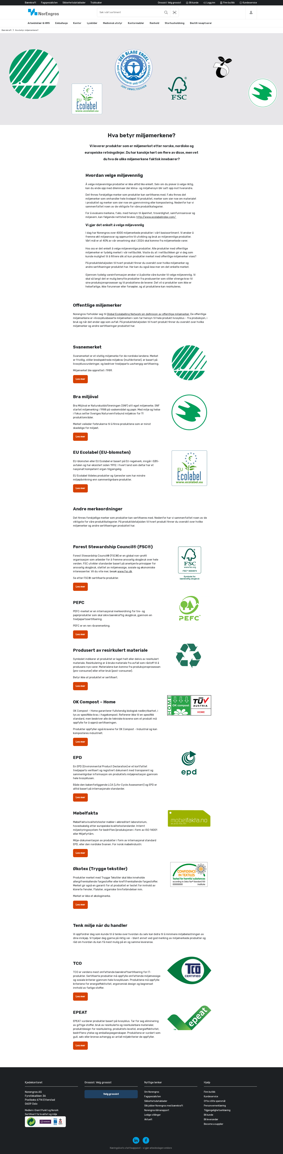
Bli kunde (208, 1114)
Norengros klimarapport (156, 1110)
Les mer (80, 379)
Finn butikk (209, 1092)
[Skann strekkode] (174, 12)
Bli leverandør (211, 1119)
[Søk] (166, 12)
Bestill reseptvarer (201, 23)
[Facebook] (146, 1140)
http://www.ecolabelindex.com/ (156, 217)
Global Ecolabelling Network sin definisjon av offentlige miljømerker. (148, 314)
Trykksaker (96, 2)
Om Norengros (151, 1092)
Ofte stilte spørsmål (214, 1101)
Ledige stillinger (152, 1114)
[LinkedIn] (136, 1140)
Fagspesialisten (49, 2)
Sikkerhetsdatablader (74, 2)
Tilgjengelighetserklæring (217, 1110)
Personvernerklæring (215, 1105)
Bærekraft (30, 2)
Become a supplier (213, 1124)
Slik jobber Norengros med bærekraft (163, 1105)
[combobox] (138, 12)
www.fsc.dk (124, 571)
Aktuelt (148, 1119)
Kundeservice (211, 1096)
